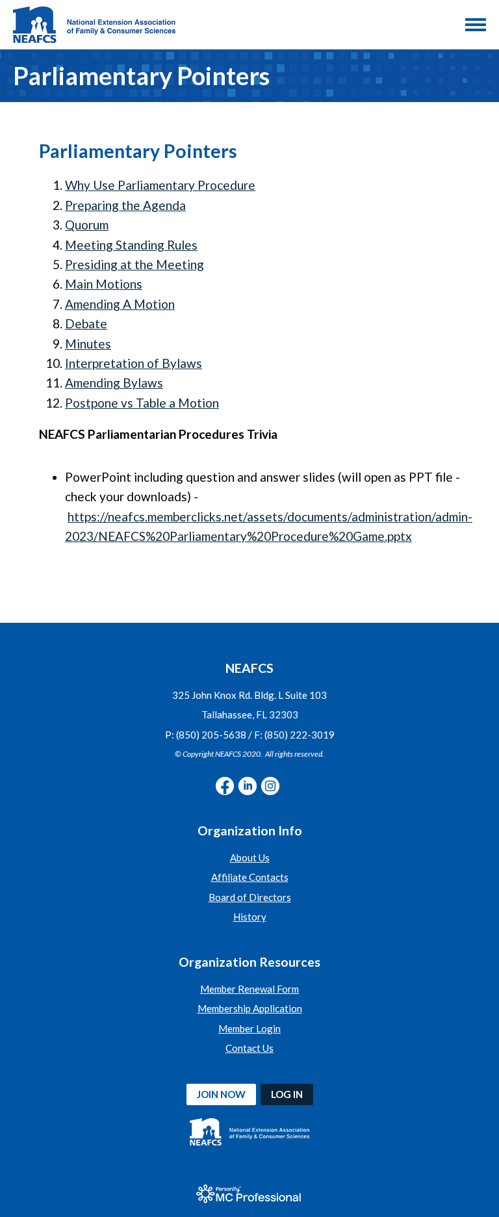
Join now (221, 1094)
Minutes (88, 343)
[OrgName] (94, 25)
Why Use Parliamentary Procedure (160, 184)
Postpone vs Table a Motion (142, 402)
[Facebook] (225, 786)
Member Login (249, 1028)
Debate (86, 323)
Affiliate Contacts (249, 877)
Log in (287, 1094)
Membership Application (250, 1008)
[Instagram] (270, 786)
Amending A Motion (120, 303)
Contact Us (249, 1048)
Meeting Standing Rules (131, 244)
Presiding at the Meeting (134, 264)
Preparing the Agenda (125, 205)
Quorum (87, 224)
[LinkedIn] (247, 786)
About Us (250, 857)
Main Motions (103, 283)
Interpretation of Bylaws (133, 363)
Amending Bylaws (114, 382)
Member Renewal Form (249, 989)
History (249, 917)
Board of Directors (250, 897)
